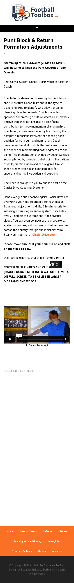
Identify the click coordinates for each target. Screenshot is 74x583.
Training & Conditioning (27, 541)
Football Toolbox (37, 13)
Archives (57, 551)
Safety (42, 551)
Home (10, 531)
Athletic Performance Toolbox (47, 565)
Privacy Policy (37, 573)
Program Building (22, 551)
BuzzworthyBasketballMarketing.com (43, 569)
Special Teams (26, 371)
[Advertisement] (37, 479)
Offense (62, 531)
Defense (47, 531)
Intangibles (54, 541)
